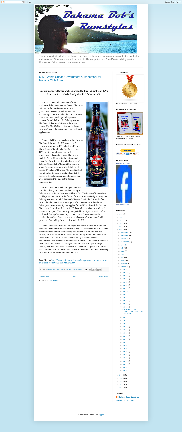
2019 (121, 220)
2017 (121, 227)
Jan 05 (125, 358)
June (123, 251)
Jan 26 (125, 285)
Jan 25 (125, 288)
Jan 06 (125, 355)
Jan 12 (125, 336)
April (122, 257)
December (125, 232)
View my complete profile (125, 400)
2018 (121, 223)
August (123, 245)
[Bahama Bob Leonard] (124, 202)
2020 (121, 217)
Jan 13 (125, 333)
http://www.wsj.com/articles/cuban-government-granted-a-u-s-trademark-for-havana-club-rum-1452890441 (73, 261)
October (124, 239)
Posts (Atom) (53, 281)
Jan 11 (125, 339)
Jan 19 (125, 307)
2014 (121, 378)
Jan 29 (125, 276)
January (124, 267)
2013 (121, 381)
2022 (121, 214)
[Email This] (90, 269)
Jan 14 (125, 330)
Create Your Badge (122, 204)
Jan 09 (125, 345)
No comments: (78, 269)
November (125, 236)
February (124, 264)
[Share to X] (95, 269)
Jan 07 (125, 352)
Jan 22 (125, 298)
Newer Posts (44, 277)
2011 (121, 388)
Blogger (101, 415)
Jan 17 (125, 320)
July (122, 248)
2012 (121, 384)
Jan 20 (125, 304)
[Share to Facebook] (97, 269)
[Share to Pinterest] (100, 269)
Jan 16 (125, 324)
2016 (121, 230)
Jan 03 (125, 364)
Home (74, 277)
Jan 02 (125, 367)
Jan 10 (125, 342)
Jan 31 (125, 269)
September (125, 242)
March (123, 260)
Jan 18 (125, 317)
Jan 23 (125, 294)
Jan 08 (125, 348)
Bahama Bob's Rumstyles (129, 397)
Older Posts (103, 277)
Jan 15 (125, 327)
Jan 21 (125, 301)
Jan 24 (125, 291)
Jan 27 (125, 282)
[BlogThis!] (92, 269)
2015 (121, 375)
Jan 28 (125, 279)
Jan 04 (125, 361)
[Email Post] (86, 269)
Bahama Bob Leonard (123, 164)
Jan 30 (125, 273)
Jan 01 (125, 370)
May (122, 254)
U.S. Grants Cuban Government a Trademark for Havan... (132, 311)
